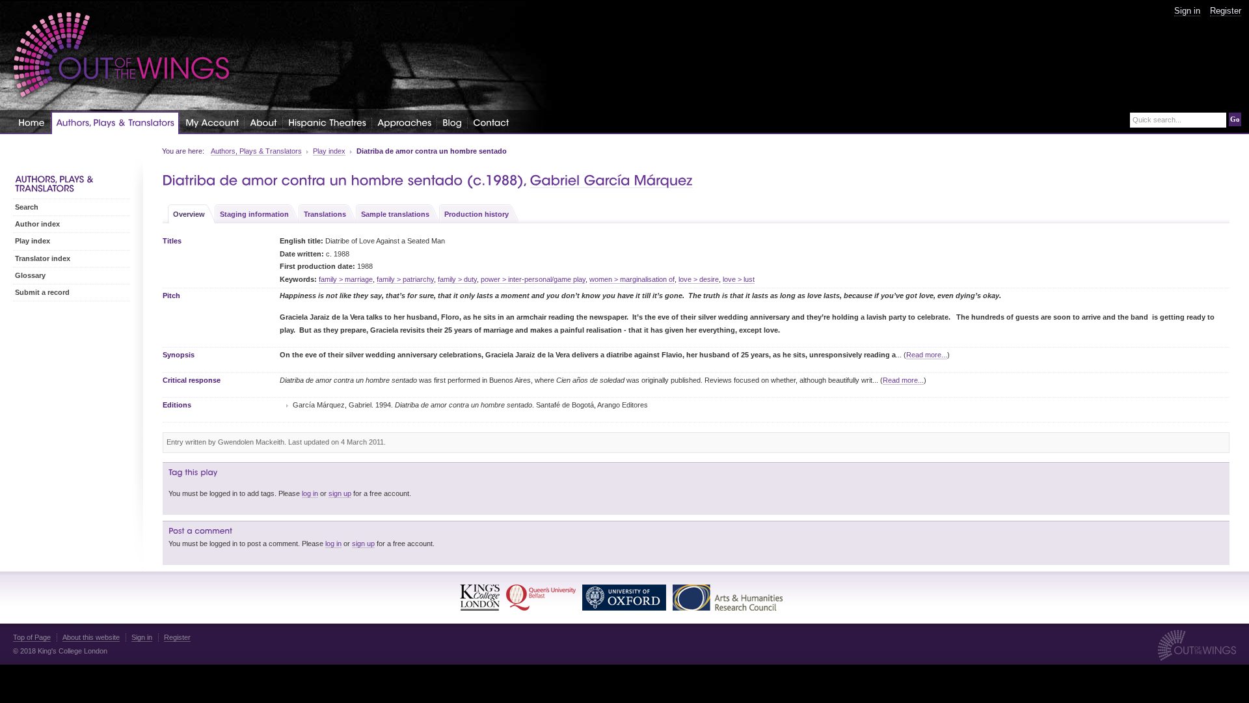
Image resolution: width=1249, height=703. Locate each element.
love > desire (698, 279)
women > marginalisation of (632, 279)
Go (1235, 119)
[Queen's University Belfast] (541, 598)
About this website (91, 637)
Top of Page (32, 637)
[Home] (31, 122)
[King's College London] (480, 598)
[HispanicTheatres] (327, 122)
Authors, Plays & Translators (256, 151)
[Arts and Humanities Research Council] (728, 598)
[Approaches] (404, 122)
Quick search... (1157, 120)
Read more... (926, 355)
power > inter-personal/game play (533, 279)
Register (1225, 11)
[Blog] (452, 122)
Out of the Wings (121, 55)
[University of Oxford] (624, 598)
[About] (263, 122)
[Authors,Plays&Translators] (115, 122)
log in (310, 493)
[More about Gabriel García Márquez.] (611, 180)
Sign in (1187, 11)
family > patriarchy (405, 279)
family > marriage (346, 279)
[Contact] (491, 122)
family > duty (457, 279)
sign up (340, 493)
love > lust (739, 279)
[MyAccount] (212, 122)
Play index (329, 151)
